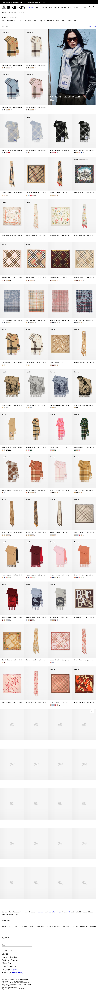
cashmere (40, 904)
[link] (4, 13)
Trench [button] (56, 7)
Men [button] (37, 7)
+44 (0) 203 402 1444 (7, 983)
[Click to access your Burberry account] (89, 7)
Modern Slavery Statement (9, 978)
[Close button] (95, 2)
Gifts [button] (50, 7)
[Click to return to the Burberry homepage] (16, 7)
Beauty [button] (75, 7)
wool (49, 904)
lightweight (57, 904)
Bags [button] (69, 7)
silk (69, 904)
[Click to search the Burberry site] (85, 7)
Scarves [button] (63, 7)
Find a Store (7, 951)
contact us (18, 983)
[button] (43, 2)
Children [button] (44, 7)
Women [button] (31, 7)
